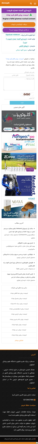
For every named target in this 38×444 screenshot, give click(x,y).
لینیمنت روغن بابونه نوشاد (19, 325)
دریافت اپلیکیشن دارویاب (19, 24)
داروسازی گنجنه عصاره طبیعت (19, 10)
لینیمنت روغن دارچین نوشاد (19, 314)
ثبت (22, 102)
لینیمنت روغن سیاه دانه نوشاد (19, 304)
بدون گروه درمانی (21, 50)
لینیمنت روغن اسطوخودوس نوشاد (19, 309)
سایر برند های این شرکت (19, 288)
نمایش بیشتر (19, 340)
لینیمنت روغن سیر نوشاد (19, 330)
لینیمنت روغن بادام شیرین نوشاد (19, 319)
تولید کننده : (31, 39)
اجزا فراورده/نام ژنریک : (27, 35)
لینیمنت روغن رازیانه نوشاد (19, 335)
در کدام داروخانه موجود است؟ (19, 30)
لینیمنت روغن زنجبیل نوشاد (19, 298)
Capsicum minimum (12, 35)
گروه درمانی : (31, 50)
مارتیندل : (32, 46)
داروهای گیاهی (24, 46)
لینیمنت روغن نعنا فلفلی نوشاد (19, 293)
